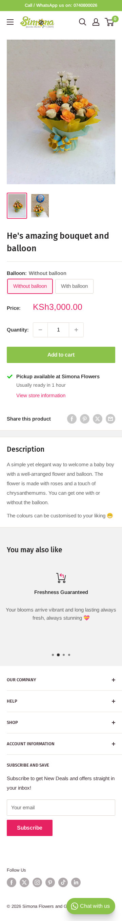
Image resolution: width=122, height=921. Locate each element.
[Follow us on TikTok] (63, 882)
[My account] (96, 22)
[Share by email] (110, 419)
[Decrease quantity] (40, 330)
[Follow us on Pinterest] (50, 882)
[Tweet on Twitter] (97, 419)
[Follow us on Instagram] (37, 882)
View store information (40, 395)
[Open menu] (10, 22)
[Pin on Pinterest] (84, 419)
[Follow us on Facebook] (11, 882)
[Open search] (82, 22)
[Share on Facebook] (72, 419)
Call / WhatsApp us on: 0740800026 (61, 5)
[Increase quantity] (76, 330)
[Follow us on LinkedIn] (76, 882)
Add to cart (61, 355)
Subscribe (29, 828)
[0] (109, 22)
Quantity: (18, 330)
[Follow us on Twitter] (24, 882)
